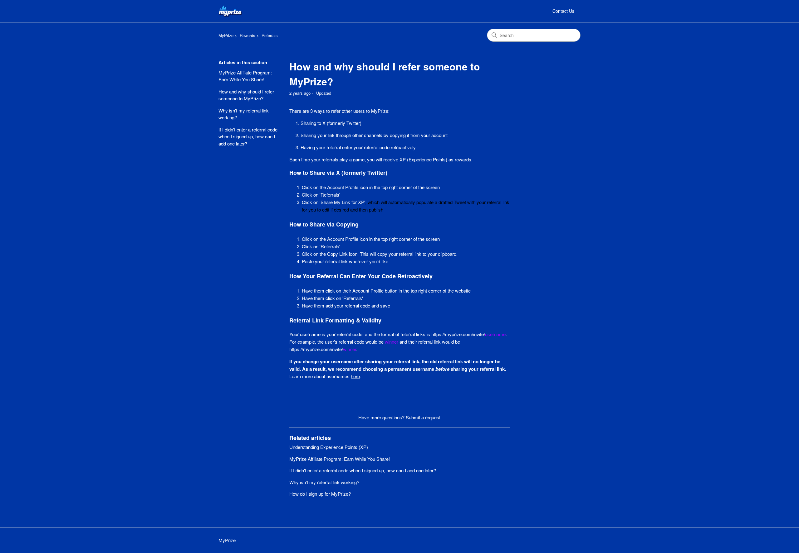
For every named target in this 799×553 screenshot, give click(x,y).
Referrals (270, 35)
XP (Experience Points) (423, 159)
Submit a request (423, 417)
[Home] (230, 11)
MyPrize (225, 35)
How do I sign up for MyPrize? (320, 493)
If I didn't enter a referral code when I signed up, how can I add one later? (247, 136)
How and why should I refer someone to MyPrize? (246, 95)
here (355, 376)
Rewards (247, 35)
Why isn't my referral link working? (243, 114)
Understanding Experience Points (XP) (328, 447)
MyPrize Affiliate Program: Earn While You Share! (245, 76)
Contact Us (563, 11)
